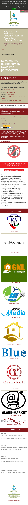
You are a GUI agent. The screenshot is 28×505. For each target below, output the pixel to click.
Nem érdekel (5, 206)
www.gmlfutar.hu (14, 282)
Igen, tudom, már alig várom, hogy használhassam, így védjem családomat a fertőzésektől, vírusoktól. (12, 190)
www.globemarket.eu (14, 415)
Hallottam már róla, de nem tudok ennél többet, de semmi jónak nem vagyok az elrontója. (12, 198)
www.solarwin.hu (14, 303)
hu (25, 11)
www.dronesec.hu (14, 231)
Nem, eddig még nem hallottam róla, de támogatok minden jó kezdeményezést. (12, 194)
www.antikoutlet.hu (14, 253)
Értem (14, 8)
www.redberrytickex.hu (14, 424)
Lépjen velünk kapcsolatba (13, 170)
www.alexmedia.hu (14, 317)
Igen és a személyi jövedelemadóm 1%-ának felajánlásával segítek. (13, 203)
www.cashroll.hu (14, 388)
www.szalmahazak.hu (14, 344)
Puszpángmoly (10, 54)
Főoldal (4, 54)
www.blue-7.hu (14, 358)
